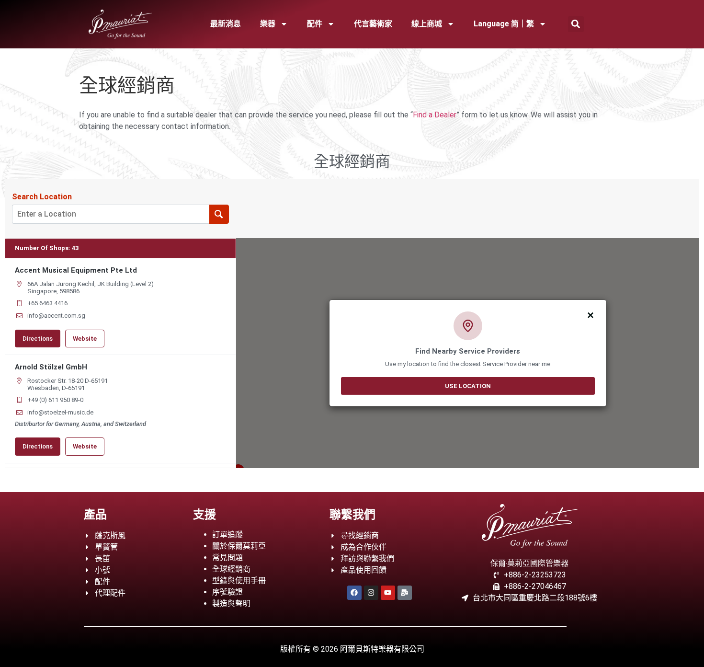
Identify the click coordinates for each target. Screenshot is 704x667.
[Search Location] (219, 214)
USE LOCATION (468, 385)
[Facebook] (354, 593)
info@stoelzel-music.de (60, 412)
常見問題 (227, 557)
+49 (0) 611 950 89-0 (55, 399)
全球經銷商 (231, 569)
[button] (576, 24)
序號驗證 (227, 592)
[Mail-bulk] (404, 593)
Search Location (42, 197)
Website (85, 338)
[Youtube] (388, 593)
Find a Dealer (434, 114)
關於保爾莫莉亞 (239, 546)
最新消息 (225, 23)
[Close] (591, 314)
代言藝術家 (373, 23)
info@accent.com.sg (56, 315)
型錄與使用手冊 (239, 580)
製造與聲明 (231, 603)
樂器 (267, 23)
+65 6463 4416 (47, 303)
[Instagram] (371, 593)
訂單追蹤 (227, 534)
